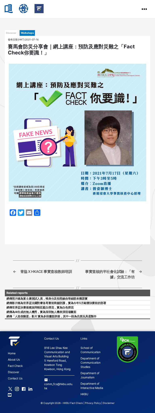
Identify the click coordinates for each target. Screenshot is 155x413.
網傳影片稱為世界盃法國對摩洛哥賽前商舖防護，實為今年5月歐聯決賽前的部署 (56, 303)
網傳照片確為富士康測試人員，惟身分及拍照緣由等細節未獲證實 (47, 298)
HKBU (84, 394)
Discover (13, 372)
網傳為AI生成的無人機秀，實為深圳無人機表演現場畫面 (41, 311)
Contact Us (15, 378)
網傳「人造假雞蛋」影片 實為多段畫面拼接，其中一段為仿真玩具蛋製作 (51, 316)
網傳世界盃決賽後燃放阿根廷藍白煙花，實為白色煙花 (39, 307)
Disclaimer (108, 403)
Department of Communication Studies (91, 363)
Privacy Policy (93, 403)
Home (11, 353)
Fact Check (15, 365)
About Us (14, 359)
